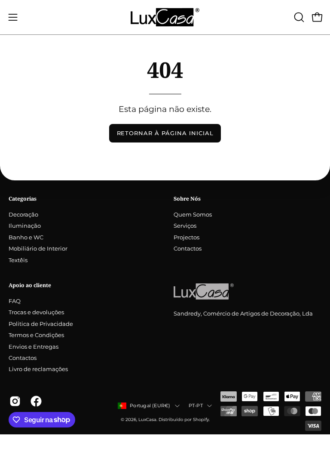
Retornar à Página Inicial (165, 133)
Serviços (185, 226)
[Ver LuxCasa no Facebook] (35, 401)
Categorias (23, 198)
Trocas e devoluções (36, 313)
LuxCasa (147, 419)
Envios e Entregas (33, 347)
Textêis (18, 260)
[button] (298, 17)
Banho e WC (26, 237)
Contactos (188, 249)
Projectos (186, 237)
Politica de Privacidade (41, 324)
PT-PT (196, 406)
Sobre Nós (187, 198)
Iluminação (25, 226)
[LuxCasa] (165, 17)
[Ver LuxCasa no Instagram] (13, 401)
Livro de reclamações (38, 369)
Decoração (23, 214)
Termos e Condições (36, 335)
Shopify (201, 419)
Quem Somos (193, 214)
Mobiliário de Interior (38, 249)
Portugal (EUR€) (150, 406)
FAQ (15, 301)
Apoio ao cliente (30, 285)
